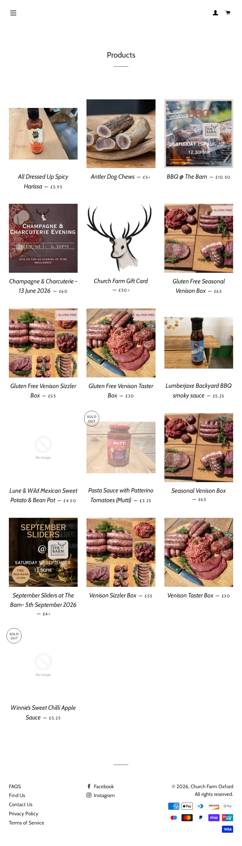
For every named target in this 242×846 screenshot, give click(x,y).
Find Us (17, 795)
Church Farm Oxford (212, 786)
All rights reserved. (214, 794)
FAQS (15, 786)
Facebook (103, 786)
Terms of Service (26, 823)
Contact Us (20, 804)
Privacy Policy (23, 814)
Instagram (104, 795)
